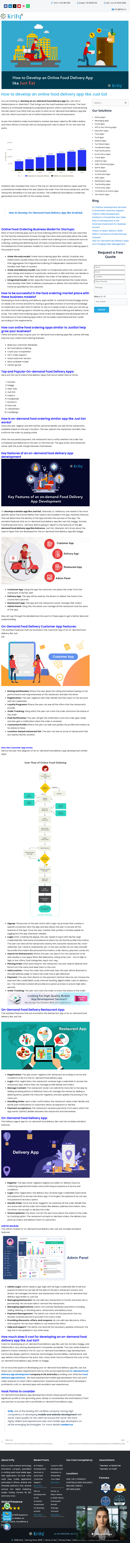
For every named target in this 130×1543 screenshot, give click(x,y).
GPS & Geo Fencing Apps (106, 127)
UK (73, 1479)
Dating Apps (100, 117)
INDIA (78, 1485)
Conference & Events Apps (107, 191)
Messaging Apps (102, 120)
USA (68, 1479)
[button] (81, 1466)
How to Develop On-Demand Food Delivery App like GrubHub (46, 213)
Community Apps (102, 187)
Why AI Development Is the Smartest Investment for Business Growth (109, 224)
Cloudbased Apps (102, 147)
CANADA (80, 1479)
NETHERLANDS (73, 1489)
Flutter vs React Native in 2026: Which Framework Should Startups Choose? (109, 234)
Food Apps (99, 137)
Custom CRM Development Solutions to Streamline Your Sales (57, 1472)
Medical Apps (100, 140)
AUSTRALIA (71, 1482)
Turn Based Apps (102, 144)
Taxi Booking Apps (102, 184)
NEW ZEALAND (84, 1482)
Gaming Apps (101, 171)
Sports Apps (100, 167)
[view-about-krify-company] (13, 16)
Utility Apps (99, 177)
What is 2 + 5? (100, 297)
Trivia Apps (99, 134)
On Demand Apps (102, 174)
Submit (101, 309)
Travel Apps (100, 157)
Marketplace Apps (103, 181)
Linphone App (101, 161)
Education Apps (101, 130)
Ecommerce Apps (103, 154)
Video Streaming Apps (104, 164)
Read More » (38, 1486)
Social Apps (100, 124)
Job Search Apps (102, 194)
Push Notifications (103, 150)
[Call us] (7, 1526)
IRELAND (70, 1485)
